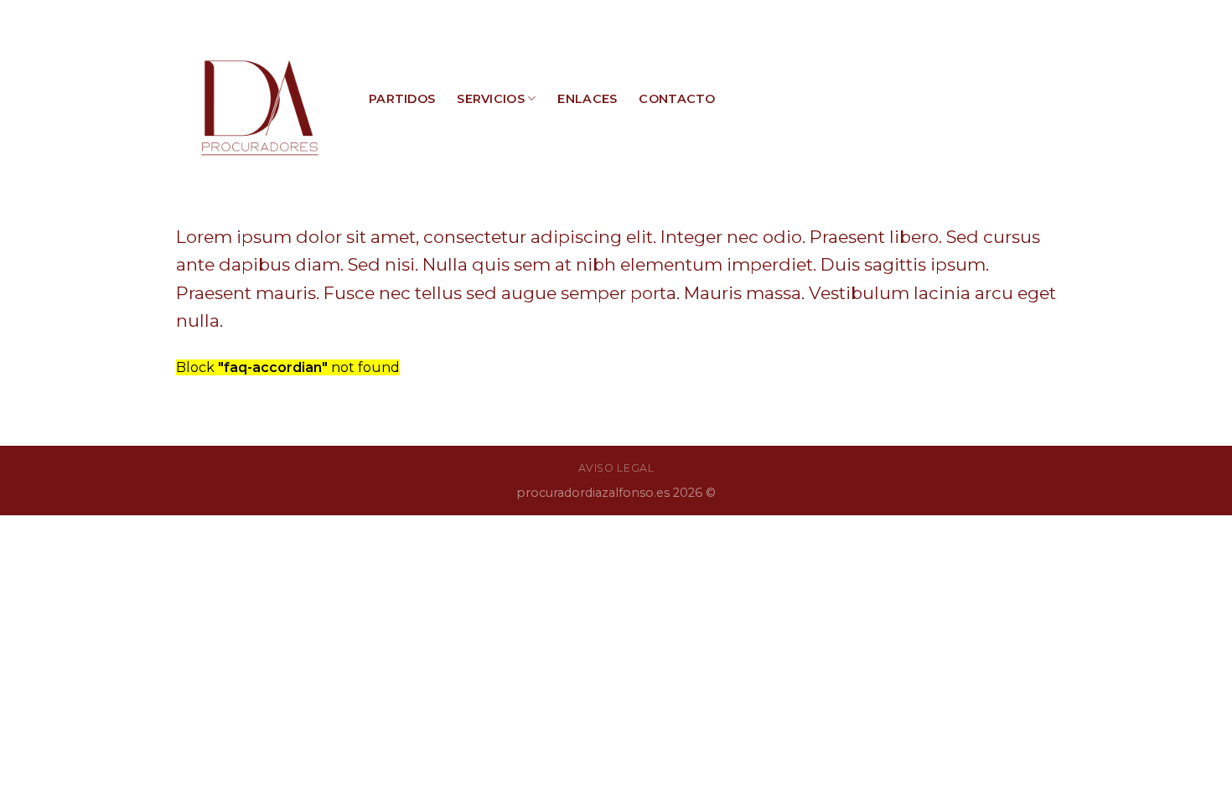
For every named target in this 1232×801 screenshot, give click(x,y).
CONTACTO (677, 98)
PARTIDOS (402, 98)
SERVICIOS (491, 98)
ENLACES (587, 98)
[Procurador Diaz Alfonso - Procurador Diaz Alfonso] (260, 99)
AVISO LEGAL (616, 468)
